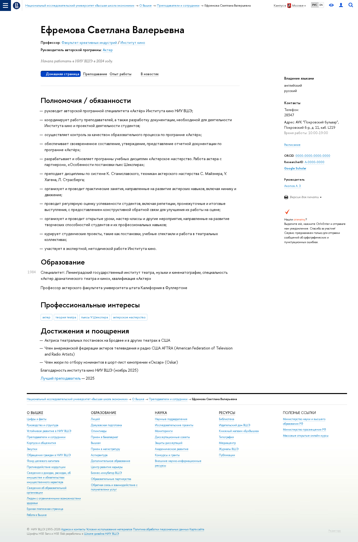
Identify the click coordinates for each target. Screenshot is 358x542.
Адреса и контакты (73, 529)
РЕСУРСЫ (227, 412)
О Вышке (138, 399)
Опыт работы (120, 74)
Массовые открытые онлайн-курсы (306, 436)
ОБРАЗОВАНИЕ (103, 412)
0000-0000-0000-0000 (312, 156)
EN (321, 5)
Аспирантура (99, 455)
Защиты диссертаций (168, 443)
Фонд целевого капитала (43, 461)
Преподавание (95, 74)
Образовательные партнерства (111, 479)
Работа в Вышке (37, 515)
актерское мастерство (129, 317)
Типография (226, 437)
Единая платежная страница (45, 509)
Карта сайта (196, 529)
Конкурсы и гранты (167, 455)
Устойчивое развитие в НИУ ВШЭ (49, 431)
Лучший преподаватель (61, 378)
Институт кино (133, 42)
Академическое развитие (171, 449)
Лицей (95, 419)
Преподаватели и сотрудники (168, 399)
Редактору (335, 530)
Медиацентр (227, 443)
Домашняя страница (62, 74)
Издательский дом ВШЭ (234, 425)
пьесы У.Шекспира (94, 317)
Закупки (32, 449)
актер (46, 317)
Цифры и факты (37, 419)
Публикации (227, 455)
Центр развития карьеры (107, 467)
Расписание (292, 145)
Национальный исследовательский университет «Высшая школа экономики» (77, 399)
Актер (108, 49)
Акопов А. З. (292, 186)
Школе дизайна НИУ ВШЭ (101, 534)
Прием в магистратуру (105, 449)
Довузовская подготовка (106, 425)
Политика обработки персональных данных (161, 529)
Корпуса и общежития (41, 443)
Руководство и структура (42, 425)
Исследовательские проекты (174, 425)
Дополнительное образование (110, 461)
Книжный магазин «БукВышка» (239, 431)
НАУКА (161, 412)
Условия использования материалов (109, 529)
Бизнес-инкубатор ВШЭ (106, 473)
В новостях (150, 74)
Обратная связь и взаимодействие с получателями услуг (114, 487)
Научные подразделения (171, 419)
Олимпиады (99, 431)
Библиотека (226, 419)
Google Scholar (295, 168)
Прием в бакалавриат (104, 437)
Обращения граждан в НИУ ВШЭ (49, 455)
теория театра (66, 317)
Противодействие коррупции (46, 467)
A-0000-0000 (314, 162)
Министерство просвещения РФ (304, 430)
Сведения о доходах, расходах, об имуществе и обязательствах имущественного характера (49, 477)
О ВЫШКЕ (35, 412)
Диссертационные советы (172, 437)
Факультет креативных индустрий (89, 42)
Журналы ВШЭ (228, 449)
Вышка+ (96, 443)
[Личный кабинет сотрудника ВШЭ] (341, 5)
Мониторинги (164, 431)
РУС (314, 5)
